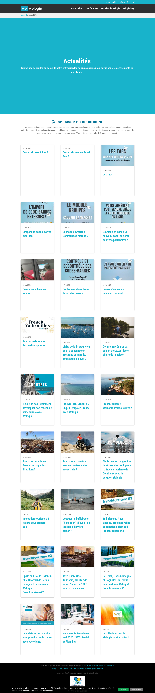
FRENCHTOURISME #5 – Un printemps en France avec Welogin (77, 408)
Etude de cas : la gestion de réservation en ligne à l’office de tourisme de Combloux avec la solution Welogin (117, 469)
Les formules (92, 9)
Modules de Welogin (110, 9)
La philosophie (111, 2)
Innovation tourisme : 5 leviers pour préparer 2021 (36, 522)
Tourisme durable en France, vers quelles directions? (34, 465)
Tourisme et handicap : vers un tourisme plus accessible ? (75, 465)
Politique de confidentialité (60, 669)
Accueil (24, 15)
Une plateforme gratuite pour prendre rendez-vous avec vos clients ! (37, 637)
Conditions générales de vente (94, 669)
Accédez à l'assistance (76, 669)
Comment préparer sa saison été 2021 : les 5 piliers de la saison (116, 350)
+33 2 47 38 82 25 (109, 665)
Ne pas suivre (136, 689)
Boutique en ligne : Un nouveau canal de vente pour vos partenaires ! (116, 236)
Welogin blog (128, 9)
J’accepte (123, 689)
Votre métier (77, 9)
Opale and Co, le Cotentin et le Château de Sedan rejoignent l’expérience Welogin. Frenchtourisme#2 (37, 584)
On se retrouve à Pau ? (35, 152)
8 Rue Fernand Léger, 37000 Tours (92, 665)
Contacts (121, 2)
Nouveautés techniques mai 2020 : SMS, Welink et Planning (76, 637)
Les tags (108, 174)
